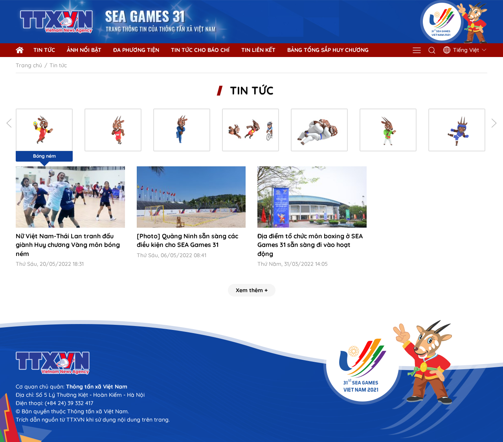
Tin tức (44, 49)
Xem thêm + (252, 290)
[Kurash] (388, 130)
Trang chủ (29, 65)
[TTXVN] (251, 363)
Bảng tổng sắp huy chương (328, 49)
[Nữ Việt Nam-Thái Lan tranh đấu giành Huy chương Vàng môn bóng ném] (70, 197)
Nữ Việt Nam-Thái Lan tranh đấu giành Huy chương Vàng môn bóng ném (68, 245)
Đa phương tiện (136, 49)
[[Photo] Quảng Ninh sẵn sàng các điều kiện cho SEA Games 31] (191, 197)
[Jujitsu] (319, 130)
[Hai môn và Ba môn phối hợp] (250, 130)
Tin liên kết (258, 49)
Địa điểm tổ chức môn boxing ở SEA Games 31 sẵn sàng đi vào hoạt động (310, 245)
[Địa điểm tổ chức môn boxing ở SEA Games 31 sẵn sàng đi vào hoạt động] (312, 197)
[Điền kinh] (112, 130)
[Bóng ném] (44, 130)
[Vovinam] (181, 130)
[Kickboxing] (456, 130)
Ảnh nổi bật (84, 49)
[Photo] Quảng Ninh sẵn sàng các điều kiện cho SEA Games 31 (187, 240)
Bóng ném (44, 156)
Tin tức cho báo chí (200, 49)
